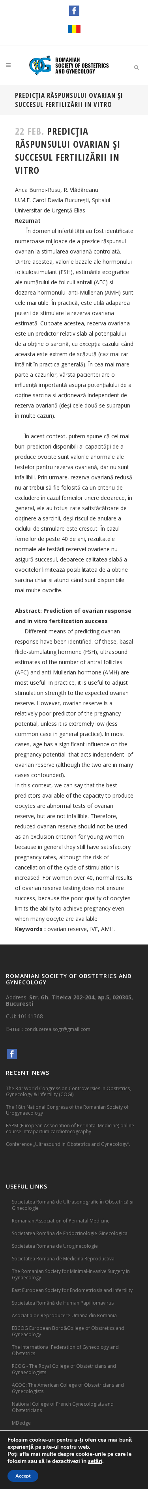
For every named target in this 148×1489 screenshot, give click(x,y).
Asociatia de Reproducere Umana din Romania (64, 1315)
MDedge (21, 1423)
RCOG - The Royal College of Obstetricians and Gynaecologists (64, 1369)
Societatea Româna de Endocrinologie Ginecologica (69, 1233)
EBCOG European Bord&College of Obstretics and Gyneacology (68, 1331)
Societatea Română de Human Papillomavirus (63, 1302)
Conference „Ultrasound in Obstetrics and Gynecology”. (68, 1144)
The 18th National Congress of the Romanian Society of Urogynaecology (67, 1110)
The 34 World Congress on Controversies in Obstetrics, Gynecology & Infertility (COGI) (68, 1091)
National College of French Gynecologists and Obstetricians (63, 1407)
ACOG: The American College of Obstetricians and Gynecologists (68, 1388)
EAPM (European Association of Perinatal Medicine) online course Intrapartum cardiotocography (70, 1128)
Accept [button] (22, 1476)
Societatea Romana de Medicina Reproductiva (63, 1258)
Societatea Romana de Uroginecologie (55, 1246)
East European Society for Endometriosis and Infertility (72, 1290)
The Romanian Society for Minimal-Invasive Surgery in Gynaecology (71, 1274)
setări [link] (95, 1461)
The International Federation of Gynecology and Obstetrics (65, 1350)
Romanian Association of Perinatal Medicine (61, 1220)
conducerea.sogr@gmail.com (57, 1029)
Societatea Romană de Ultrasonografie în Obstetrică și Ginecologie (72, 1204)
